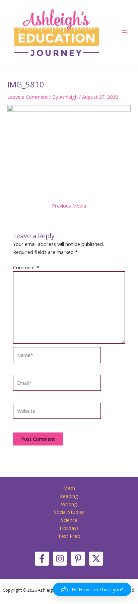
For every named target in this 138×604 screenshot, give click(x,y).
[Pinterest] (78, 559)
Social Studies (69, 512)
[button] (92, 589)
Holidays (69, 528)
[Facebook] (42, 559)
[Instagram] (60, 559)
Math (69, 488)
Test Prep (69, 536)
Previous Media (69, 205)
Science (69, 520)
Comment (26, 267)
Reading (69, 496)
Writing (69, 504)
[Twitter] (96, 559)
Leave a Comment (27, 96)
